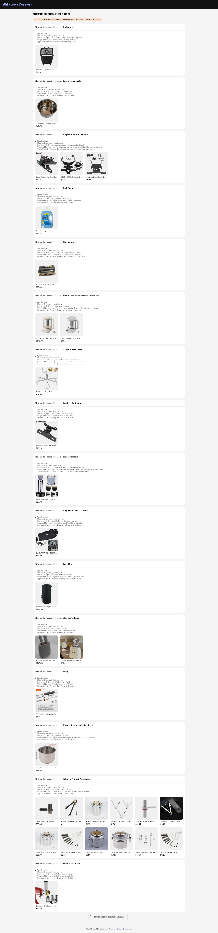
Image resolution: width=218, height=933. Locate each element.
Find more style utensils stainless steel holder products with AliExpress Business (66, 20)
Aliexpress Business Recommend (120, 929)
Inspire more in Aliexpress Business (109, 917)
